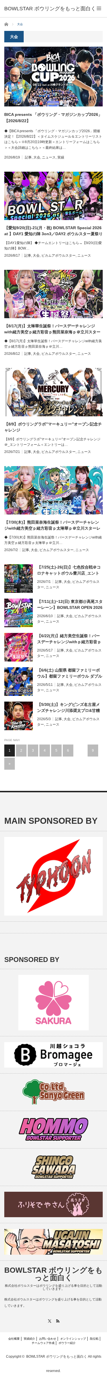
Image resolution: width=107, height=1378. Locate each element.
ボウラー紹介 (67, 1343)
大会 (36, 157)
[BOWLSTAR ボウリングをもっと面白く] (50, 8)
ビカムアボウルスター (58, 256)
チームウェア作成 (43, 1343)
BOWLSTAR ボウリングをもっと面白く (53, 1274)
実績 (60, 157)
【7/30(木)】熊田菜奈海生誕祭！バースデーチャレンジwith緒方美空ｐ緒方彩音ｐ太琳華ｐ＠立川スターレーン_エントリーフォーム (52, 525)
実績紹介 (29, 1338)
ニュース (49, 157)
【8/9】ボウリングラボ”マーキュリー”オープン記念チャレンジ (53, 427)
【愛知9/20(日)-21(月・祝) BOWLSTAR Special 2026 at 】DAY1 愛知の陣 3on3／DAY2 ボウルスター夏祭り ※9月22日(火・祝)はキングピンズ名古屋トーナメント (53, 231)
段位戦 (94, 1338)
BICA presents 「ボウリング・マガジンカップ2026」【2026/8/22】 (53, 117)
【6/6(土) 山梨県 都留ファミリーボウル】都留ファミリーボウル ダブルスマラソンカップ (69, 673)
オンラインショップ (73, 1338)
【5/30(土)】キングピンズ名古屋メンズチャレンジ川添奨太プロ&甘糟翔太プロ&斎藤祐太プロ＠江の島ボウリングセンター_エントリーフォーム (68, 708)
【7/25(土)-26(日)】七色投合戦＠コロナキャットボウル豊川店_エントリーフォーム (69, 570)
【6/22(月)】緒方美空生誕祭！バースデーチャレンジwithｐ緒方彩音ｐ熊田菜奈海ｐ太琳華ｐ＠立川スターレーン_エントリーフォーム (69, 639)
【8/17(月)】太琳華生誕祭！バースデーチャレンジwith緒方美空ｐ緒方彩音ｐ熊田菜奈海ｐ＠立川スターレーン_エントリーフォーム (52, 329)
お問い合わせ (47, 1338)
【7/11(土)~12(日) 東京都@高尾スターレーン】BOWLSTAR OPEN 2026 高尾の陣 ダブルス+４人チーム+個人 (70, 605)
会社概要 (14, 1338)
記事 (28, 157)
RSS (57, 1320)
